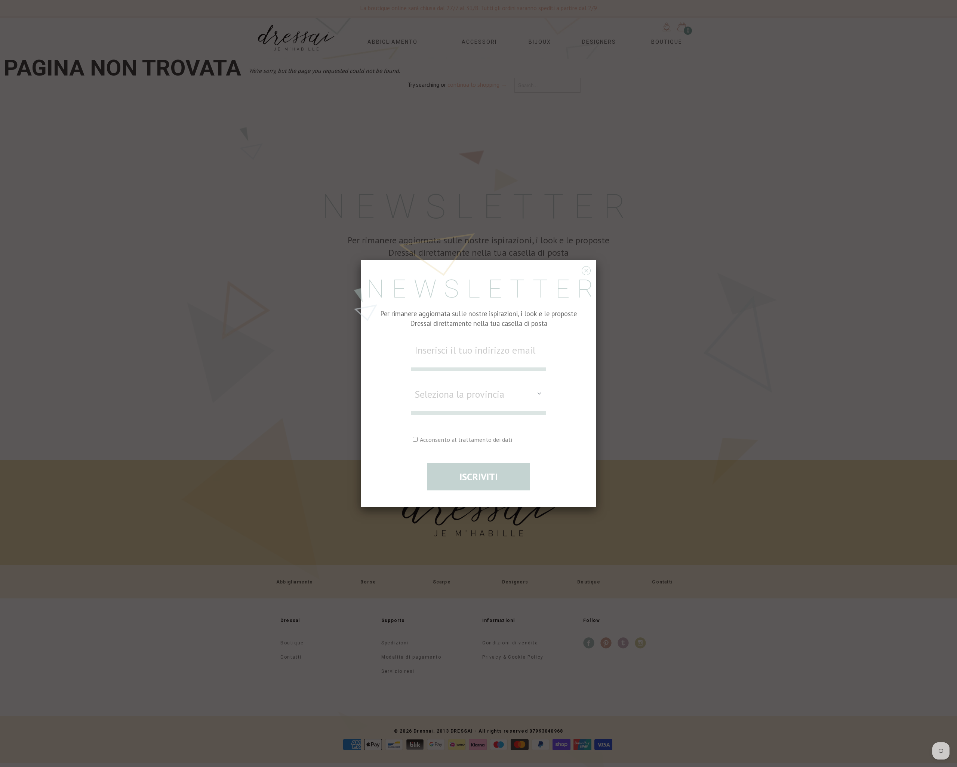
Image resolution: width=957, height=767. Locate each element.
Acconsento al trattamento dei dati (465, 439)
